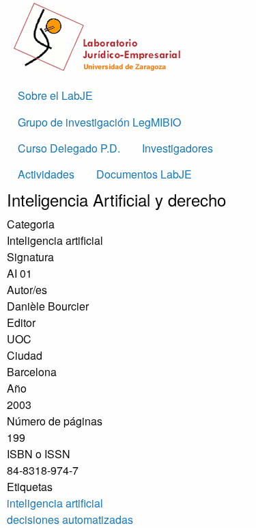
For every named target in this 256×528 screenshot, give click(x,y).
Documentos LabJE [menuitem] (144, 174)
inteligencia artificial (55, 503)
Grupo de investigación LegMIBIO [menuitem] (99, 122)
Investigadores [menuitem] (177, 148)
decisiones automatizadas (70, 519)
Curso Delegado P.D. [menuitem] (69, 148)
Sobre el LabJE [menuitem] (55, 95)
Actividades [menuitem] (46, 174)
